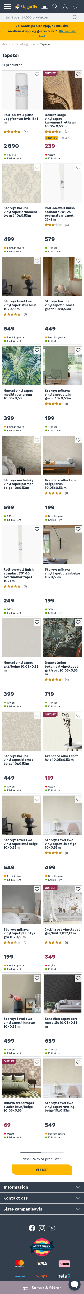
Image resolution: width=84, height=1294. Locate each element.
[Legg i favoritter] (37, 74)
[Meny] (7, 6)
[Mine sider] (55, 6)
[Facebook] (32, 1228)
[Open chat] (74, 1285)
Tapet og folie (25, 44)
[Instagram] (42, 1228)
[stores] (44, 6)
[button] (74, 17)
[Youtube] (52, 1228)
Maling (6, 44)
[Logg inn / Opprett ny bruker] (65, 6)
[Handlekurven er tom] (75, 6)
